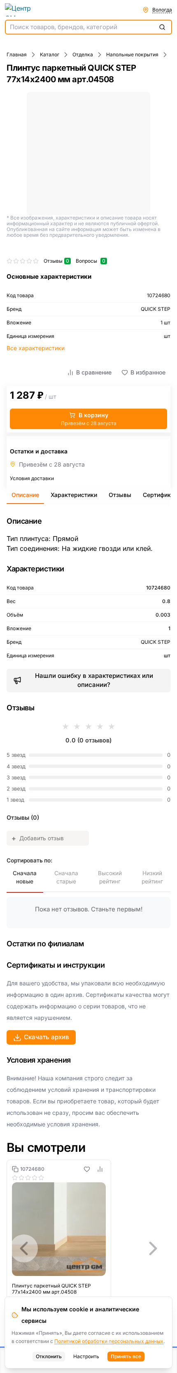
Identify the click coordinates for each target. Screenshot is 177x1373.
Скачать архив (46, 1037)
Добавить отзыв (38, 838)
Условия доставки (32, 478)
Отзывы (120, 494)
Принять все (126, 1356)
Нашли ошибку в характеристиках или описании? (94, 680)
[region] (88, 1248)
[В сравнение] (100, 1169)
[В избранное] (87, 1169)
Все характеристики (36, 347)
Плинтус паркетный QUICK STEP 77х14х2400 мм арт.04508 (51, 1289)
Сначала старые (66, 877)
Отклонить (49, 1356)
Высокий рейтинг (110, 877)
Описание (25, 494)
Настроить (86, 1356)
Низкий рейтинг (152, 877)
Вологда (162, 10)
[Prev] (24, 1248)
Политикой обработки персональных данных (108, 1341)
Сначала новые (25, 877)
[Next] (153, 1248)
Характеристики (74, 494)
